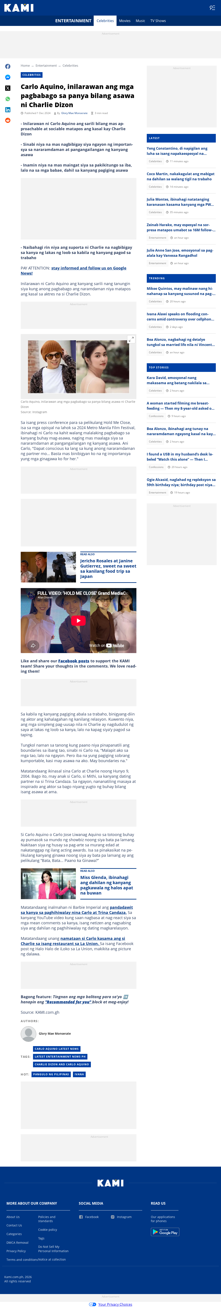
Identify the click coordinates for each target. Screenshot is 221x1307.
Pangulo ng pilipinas (51, 1074)
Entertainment (73, 21)
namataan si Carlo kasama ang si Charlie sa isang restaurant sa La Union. (73, 941)
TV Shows (158, 20)
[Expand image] (131, 339)
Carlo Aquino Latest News (57, 1049)
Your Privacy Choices (115, 1304)
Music (140, 20)
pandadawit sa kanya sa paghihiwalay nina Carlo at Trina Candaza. (77, 910)
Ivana (79, 1074)
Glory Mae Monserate (74, 113)
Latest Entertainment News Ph (60, 1056)
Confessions (156, 416)
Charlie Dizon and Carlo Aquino (62, 1064)
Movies (125, 20)
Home (25, 65)
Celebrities (105, 20)
